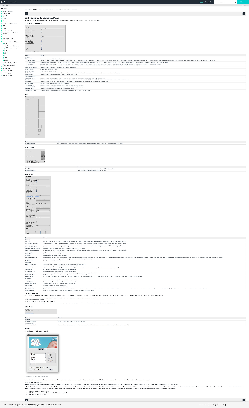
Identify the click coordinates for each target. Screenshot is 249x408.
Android (5, 57)
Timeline (4, 28)
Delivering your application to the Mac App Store (55, 260)
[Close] (243, 405)
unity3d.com (242, 1)
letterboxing (212, 60)
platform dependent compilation (73, 274)
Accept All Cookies (221, 404)
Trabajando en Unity (7, 13)
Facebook (6, 58)
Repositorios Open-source (8, 38)
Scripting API (208, 1)
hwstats (86, 273)
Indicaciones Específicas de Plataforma (11, 41)
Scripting (4, 21)
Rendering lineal (101, 241)
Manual (201, 2)
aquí (99, 20)
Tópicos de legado (6, 68)
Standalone (6, 43)
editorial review (46, 391)
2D (3, 16)
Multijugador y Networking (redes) (10, 23)
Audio (4, 25)
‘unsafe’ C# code (59, 276)
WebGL (5, 53)
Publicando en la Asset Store (8, 40)
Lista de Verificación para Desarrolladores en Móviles (9, 65)
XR (3, 36)
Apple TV (6, 52)
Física (4, 20)
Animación (5, 26)
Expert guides (5, 72)
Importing (5, 15)
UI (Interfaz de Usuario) (7, 30)
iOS (5, 55)
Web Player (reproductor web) (10, 62)
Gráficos (4, 18)
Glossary (4, 77)
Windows (6, 60)
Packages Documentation (8, 75)
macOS (5, 50)
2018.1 (45, 394)
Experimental (5, 66)
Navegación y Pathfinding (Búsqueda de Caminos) (11, 32)
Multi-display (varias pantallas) (12, 48)
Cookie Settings (202, 404)
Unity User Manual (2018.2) (8, 11)
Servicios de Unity (6, 34)
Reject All (212, 404)
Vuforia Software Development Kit (72, 324)
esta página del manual (149, 384)
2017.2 (65, 392)
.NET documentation (81, 264)
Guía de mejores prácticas (8, 70)
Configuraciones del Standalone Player (12, 46)
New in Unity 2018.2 (7, 73)
